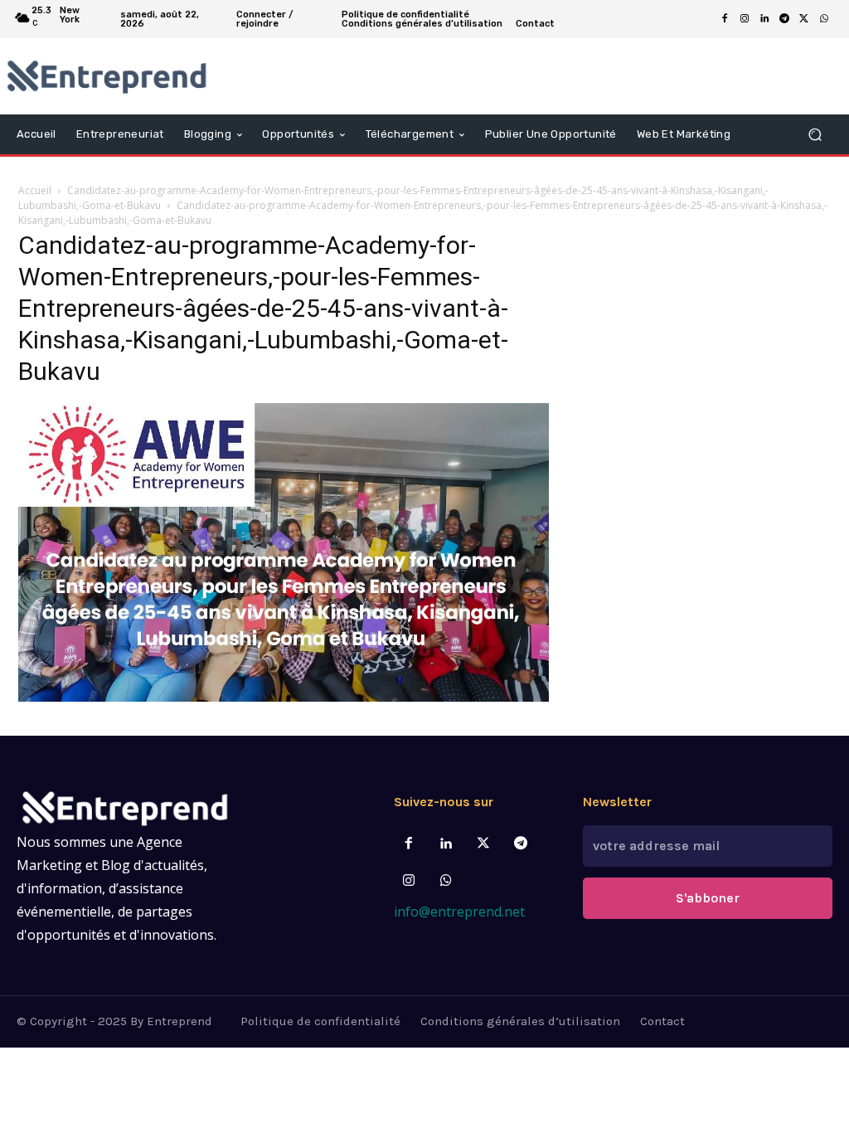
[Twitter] (483, 843)
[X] (804, 19)
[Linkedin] (764, 19)
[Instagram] (744, 19)
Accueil (34, 190)
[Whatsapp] (445, 881)
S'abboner (708, 898)
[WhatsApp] (824, 19)
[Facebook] (725, 19)
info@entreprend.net (459, 911)
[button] (814, 134)
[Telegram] (784, 19)
